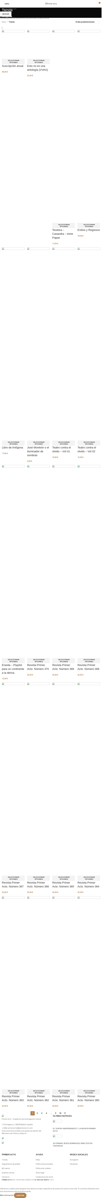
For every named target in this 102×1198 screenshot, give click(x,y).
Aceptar (20, 1195)
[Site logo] (51, 4)
